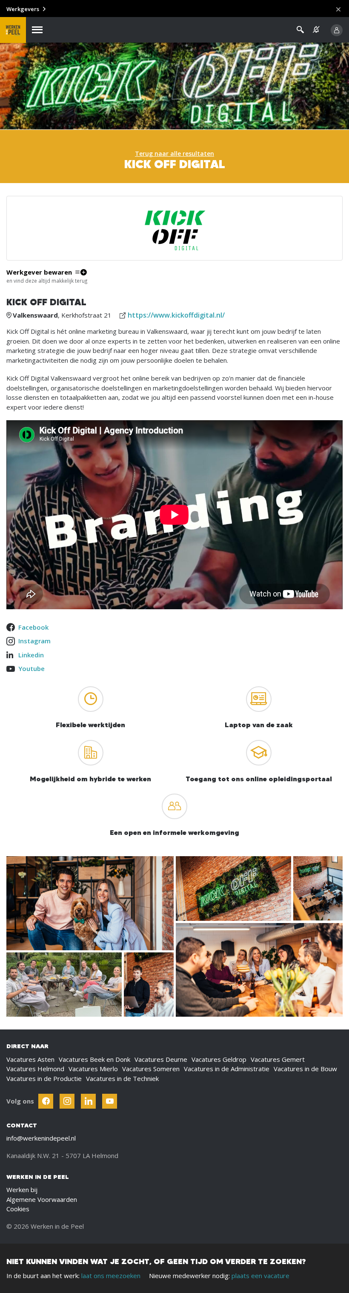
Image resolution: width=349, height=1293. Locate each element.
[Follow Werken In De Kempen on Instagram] (67, 1101)
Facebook (33, 627)
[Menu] (37, 30)
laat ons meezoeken (110, 1275)
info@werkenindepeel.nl (41, 1138)
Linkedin (31, 655)
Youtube (31, 668)
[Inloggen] (337, 30)
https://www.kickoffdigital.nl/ (176, 315)
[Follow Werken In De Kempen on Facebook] (45, 1101)
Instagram (34, 640)
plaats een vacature (260, 1275)
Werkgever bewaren (39, 272)
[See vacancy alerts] (316, 29)
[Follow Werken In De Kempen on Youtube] (109, 1101)
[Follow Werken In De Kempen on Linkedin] (88, 1101)
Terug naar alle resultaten (174, 153)
